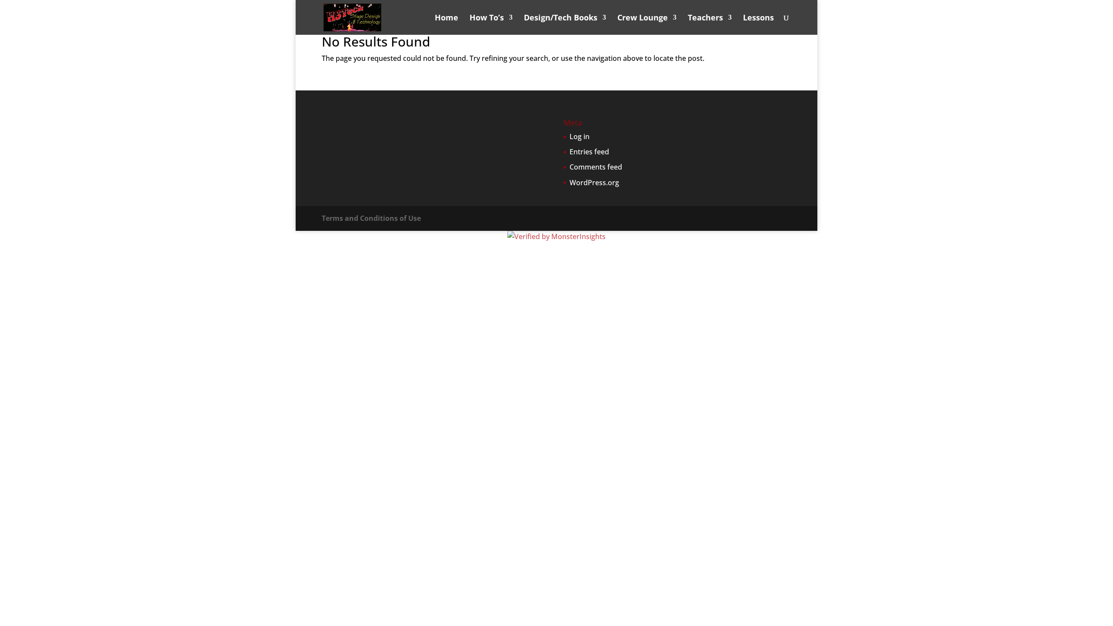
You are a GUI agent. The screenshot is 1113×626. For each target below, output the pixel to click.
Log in (580, 136)
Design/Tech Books (560, 18)
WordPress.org (594, 182)
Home (446, 18)
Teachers (705, 18)
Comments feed (596, 167)
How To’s (487, 18)
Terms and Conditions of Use (371, 218)
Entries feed (589, 151)
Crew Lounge (642, 18)
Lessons (758, 18)
